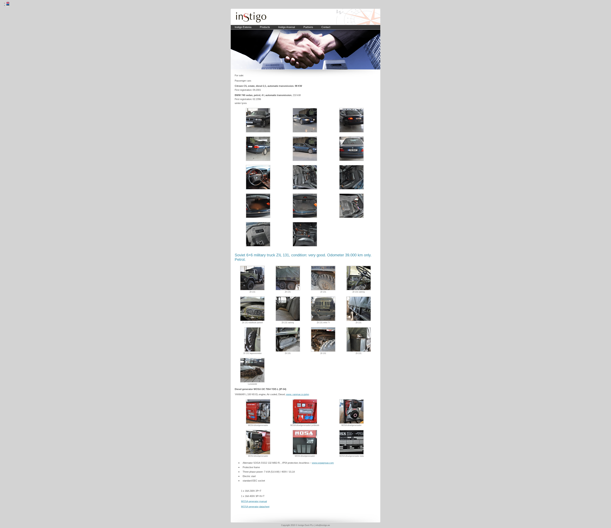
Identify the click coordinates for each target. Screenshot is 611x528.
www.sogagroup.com (323, 462)
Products (265, 27)
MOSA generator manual (254, 501)
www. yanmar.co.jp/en (297, 394)
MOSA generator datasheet (255, 506)
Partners (308, 27)
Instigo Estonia (243, 27)
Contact (325, 27)
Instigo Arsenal (286, 27)
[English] (7, 3)
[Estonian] (7, 5)
